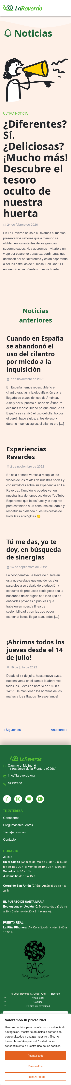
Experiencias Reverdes (26, 453)
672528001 (16, 783)
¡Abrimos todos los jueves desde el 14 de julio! (35, 650)
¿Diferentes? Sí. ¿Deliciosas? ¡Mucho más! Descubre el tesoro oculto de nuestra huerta (35, 168)
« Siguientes (12, 729)
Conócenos (11, 817)
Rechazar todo (35, 1077)
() (32, 767)
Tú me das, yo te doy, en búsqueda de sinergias (33, 549)
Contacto (9, 839)
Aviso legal (38, 997)
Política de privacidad (38, 1006)
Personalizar (35, 1066)
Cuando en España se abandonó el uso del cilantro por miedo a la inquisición (35, 353)
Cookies (38, 1002)
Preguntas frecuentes (18, 825)
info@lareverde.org (21, 775)
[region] (35, 1049)
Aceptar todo (36, 1055)
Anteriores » (59, 729)
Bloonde (55, 993)
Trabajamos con (14, 832)
